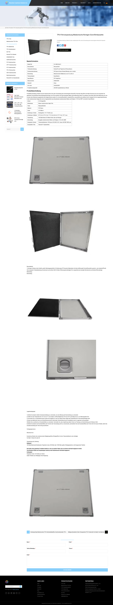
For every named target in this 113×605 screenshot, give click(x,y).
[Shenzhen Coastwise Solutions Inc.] (11, 581)
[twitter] (11, 593)
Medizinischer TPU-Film (12, 41)
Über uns (67, 2)
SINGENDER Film (10, 57)
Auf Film (8, 51)
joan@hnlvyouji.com (68, 603)
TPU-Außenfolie (10, 46)
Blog (89, 2)
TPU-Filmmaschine (11, 70)
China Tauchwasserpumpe (90, 587)
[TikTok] (19, 593)
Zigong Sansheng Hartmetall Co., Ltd (92, 583)
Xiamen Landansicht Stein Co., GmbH (93, 589)
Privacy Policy (40, 596)
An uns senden (64, 50)
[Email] (20, 586)
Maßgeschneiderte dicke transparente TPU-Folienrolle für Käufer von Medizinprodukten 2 (84, 532)
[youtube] (14, 593)
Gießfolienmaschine (11, 59)
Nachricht (83, 2)
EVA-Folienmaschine (11, 72)
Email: (70, 542)
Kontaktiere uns (97, 2)
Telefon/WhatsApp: (31, 548)
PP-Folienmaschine (11, 67)
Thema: (71, 548)
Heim (62, 2)
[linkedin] (9, 593)
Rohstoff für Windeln (11, 54)
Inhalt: (28, 554)
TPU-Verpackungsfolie (18, 27)
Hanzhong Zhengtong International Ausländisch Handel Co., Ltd (95, 591)
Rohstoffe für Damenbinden (13, 78)
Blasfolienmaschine (11, 75)
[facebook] (6, 593)
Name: (28, 542)
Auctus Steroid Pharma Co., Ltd (91, 585)
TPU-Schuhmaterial (11, 49)
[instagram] (17, 593)
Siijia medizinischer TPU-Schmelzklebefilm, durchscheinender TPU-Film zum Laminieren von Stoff (50, 532)
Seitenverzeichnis (41, 594)
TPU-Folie (9, 38)
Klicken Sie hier (16, 589)
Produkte (74, 2)
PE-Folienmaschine (11, 62)
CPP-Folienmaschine (11, 64)
